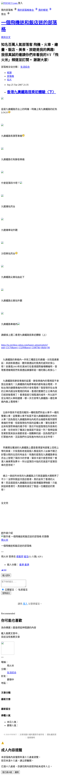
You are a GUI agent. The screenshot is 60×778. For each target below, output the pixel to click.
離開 (17, 772)
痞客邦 (19, 556)
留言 (26, 556)
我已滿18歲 (7, 772)
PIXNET (13, 734)
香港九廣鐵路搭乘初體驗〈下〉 (31, 92)
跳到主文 (5, 37)
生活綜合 (25, 67)
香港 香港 (24, 564)
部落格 (10, 76)
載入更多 (6, 575)
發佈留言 (6, 593)
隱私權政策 (51, 734)
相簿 (9, 72)
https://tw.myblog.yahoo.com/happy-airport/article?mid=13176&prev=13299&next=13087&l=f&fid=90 (25, 346)
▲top (3, 570)
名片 (9, 79)
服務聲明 (31, 737)
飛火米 (4, 540)
